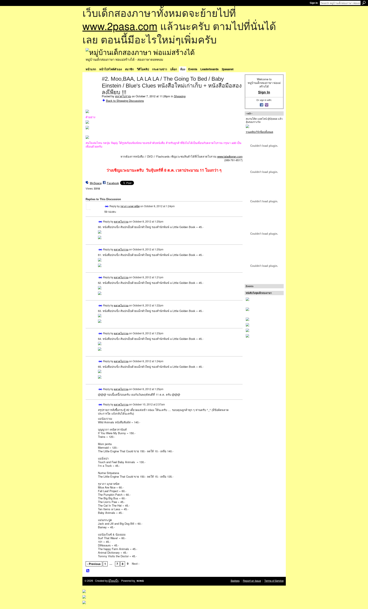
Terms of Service (274, 581)
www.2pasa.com (119, 25)
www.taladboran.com (230, 156)
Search (364, 3)
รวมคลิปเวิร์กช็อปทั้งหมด (259, 132)
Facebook (113, 183)
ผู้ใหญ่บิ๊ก (113, 581)
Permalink (107, 206)
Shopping (179, 96)
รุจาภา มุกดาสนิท (130, 206)
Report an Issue (252, 581)
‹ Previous (94, 564)
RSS (88, 571)
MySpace (96, 183)
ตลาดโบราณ (123, 96)
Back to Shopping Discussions (125, 101)
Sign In (314, 2)
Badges (235, 581)
